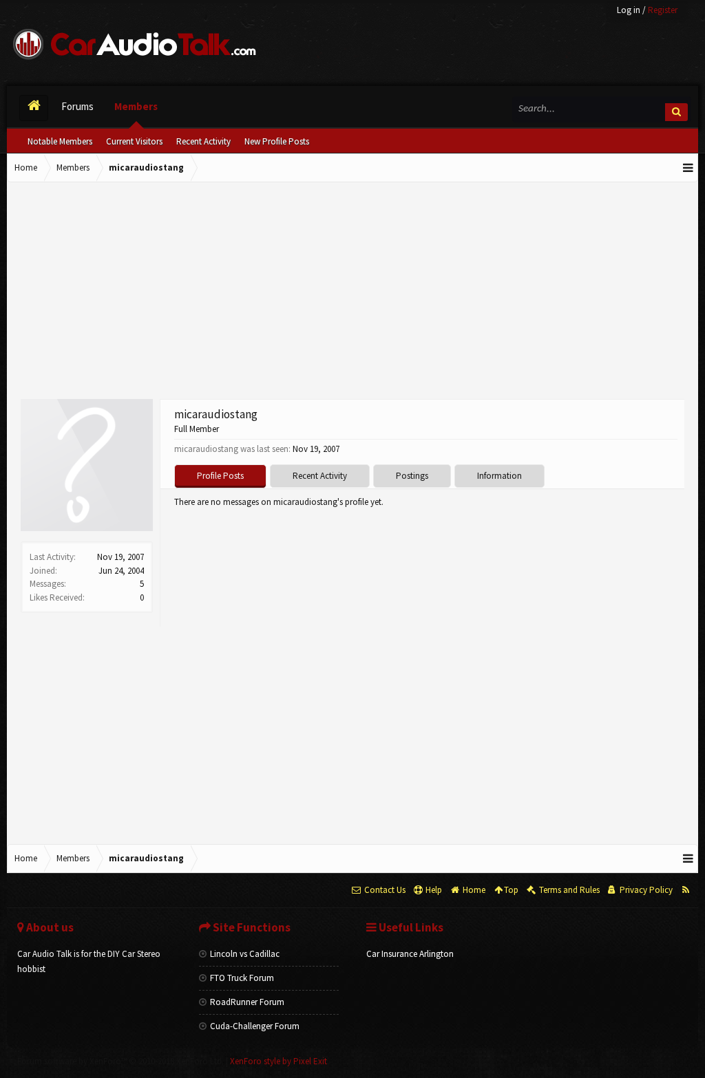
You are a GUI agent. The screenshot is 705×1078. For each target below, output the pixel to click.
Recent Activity (203, 141)
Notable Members (60, 141)
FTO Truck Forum (242, 978)
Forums (77, 106)
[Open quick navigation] (688, 168)
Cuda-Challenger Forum (254, 1026)
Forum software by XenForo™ (120, 1061)
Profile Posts (220, 476)
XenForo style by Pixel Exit (278, 1061)
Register (662, 10)
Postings (412, 476)
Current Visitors (134, 141)
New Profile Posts (276, 141)
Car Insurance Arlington (410, 954)
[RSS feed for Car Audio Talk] (685, 890)
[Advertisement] (352, 292)
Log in (628, 10)
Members (136, 106)
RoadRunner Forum (247, 1002)
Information (499, 476)
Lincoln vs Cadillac (245, 954)
